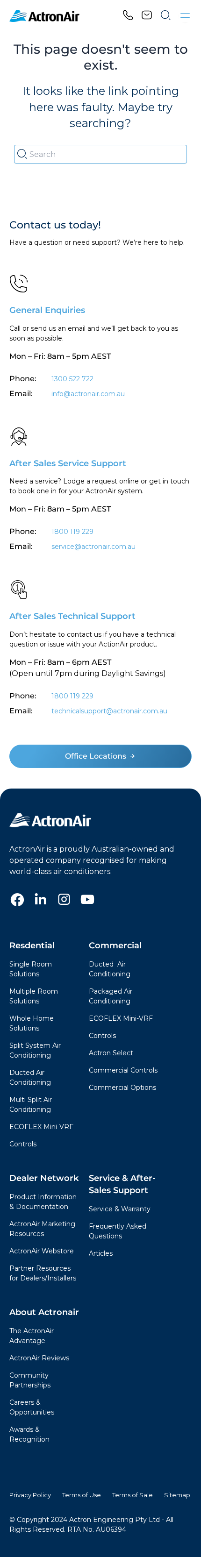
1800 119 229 (72, 531)
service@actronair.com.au (93, 546)
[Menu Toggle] (185, 15)
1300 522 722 (72, 379)
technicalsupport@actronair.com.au (108, 711)
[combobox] (100, 154)
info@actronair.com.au (88, 394)
